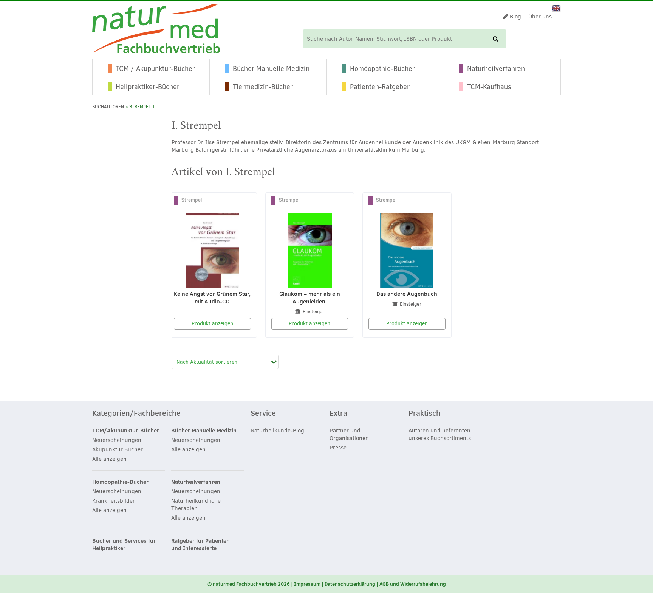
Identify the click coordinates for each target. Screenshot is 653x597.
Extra (338, 414)
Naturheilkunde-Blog (277, 430)
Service (263, 414)
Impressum (307, 583)
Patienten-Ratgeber (380, 86)
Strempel (191, 199)
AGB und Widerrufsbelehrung (412, 583)
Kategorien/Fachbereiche (136, 414)
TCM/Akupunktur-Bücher (125, 430)
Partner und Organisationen (349, 434)
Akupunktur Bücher (117, 449)
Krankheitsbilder (113, 501)
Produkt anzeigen (212, 323)
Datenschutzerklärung (350, 583)
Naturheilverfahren (496, 68)
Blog (514, 16)
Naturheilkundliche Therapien (196, 504)
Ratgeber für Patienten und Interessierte (200, 544)
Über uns (540, 16)
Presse (338, 447)
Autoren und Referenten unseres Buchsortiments (440, 434)
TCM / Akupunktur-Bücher (155, 68)
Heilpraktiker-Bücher (147, 86)
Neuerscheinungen (116, 440)
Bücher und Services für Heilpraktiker (124, 544)
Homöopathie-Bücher (382, 68)
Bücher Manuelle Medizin (271, 68)
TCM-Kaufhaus (489, 86)
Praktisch (425, 414)
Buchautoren (108, 107)
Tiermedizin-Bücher (263, 86)
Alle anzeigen (109, 459)
